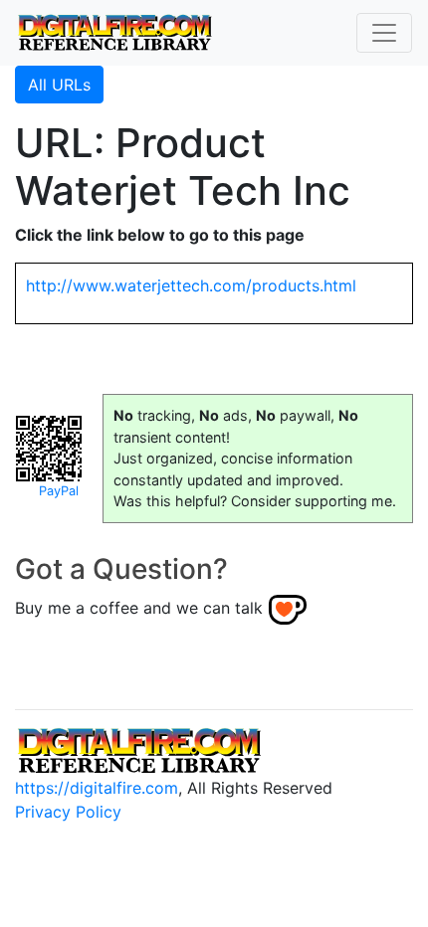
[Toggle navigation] (384, 33)
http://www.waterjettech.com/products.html (191, 285)
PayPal (59, 490)
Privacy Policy (68, 812)
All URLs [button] (59, 84)
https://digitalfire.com (96, 788)
